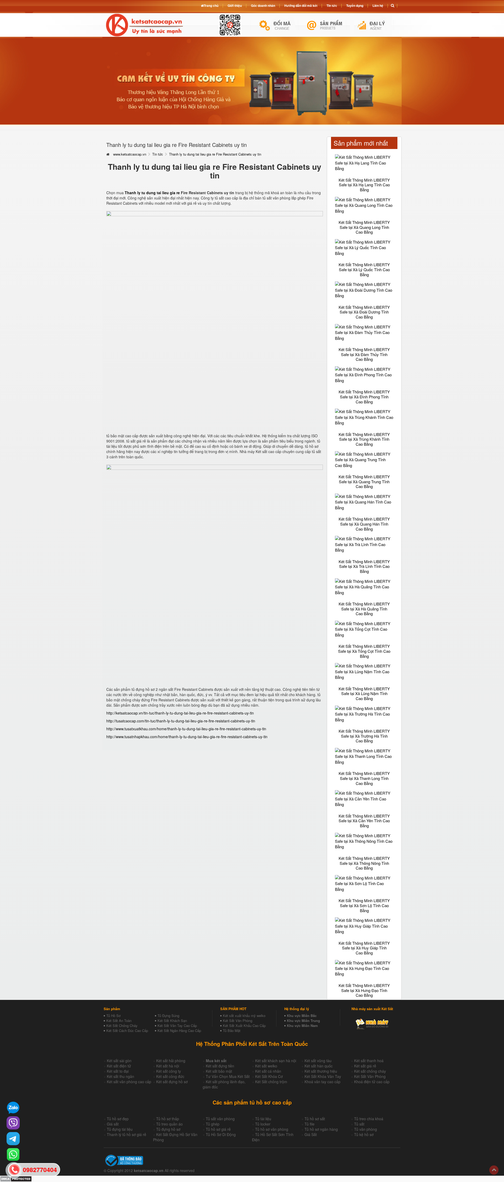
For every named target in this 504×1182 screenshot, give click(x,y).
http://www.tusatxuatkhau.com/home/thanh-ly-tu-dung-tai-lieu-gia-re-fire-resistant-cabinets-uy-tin (186, 728)
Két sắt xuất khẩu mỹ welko (244, 1015)
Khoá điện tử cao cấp (372, 1081)
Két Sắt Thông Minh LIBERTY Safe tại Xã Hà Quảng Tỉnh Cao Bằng (364, 608)
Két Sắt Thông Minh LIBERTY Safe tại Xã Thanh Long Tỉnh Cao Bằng (364, 778)
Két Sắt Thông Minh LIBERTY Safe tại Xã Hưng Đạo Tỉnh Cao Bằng (364, 990)
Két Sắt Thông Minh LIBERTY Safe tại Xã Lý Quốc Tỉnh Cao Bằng (364, 269)
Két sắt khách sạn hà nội (275, 1060)
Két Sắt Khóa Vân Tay (322, 1076)
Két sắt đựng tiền (220, 1065)
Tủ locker (262, 1124)
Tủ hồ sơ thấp (167, 1118)
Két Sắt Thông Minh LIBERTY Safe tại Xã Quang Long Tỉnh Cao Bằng (364, 227)
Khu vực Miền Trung (303, 1020)
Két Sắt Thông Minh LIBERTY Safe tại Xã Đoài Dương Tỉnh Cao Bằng (364, 312)
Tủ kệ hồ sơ (364, 1134)
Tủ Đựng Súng (168, 1015)
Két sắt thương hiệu (320, 1071)
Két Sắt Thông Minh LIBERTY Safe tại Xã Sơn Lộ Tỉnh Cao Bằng (364, 905)
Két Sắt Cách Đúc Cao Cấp (127, 1030)
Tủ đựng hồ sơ (168, 1129)
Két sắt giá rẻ (365, 1065)
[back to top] (493, 1170)
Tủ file (309, 1124)
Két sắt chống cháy (370, 1071)
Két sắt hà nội (167, 1065)
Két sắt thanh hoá (369, 1060)
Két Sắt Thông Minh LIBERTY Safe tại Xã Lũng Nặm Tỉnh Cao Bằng (364, 693)
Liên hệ (377, 5)
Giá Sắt (310, 1134)
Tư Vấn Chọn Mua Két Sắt (228, 1076)
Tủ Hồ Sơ (113, 1015)
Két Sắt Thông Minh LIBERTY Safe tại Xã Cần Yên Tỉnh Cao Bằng (364, 820)
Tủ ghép (212, 1124)
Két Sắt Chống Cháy (122, 1025)
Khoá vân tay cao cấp (322, 1081)
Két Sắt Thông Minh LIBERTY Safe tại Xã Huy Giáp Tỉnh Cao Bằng (364, 947)
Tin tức (157, 154)
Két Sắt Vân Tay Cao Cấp (177, 1025)
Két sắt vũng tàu (318, 1060)
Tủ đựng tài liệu (120, 1129)
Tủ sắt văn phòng (220, 1118)
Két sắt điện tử (119, 1065)
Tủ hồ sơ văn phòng (271, 1129)
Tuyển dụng (354, 5)
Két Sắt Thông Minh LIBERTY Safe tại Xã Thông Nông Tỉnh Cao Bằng (364, 863)
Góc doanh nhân (263, 5)
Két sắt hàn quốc (318, 1065)
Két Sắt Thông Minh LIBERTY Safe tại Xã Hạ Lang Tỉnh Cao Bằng (364, 184)
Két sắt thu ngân (120, 1076)
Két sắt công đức (170, 1076)
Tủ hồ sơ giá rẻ (218, 1129)
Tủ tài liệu (263, 1118)
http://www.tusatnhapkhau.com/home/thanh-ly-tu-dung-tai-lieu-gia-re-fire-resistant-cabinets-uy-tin (186, 736)
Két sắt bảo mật (219, 1071)
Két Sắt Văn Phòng (237, 1020)
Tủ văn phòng (365, 1129)
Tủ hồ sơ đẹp (118, 1118)
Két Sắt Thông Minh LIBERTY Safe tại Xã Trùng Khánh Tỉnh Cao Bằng (364, 439)
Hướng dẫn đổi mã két (300, 5)
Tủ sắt (359, 1124)
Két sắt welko (266, 1065)
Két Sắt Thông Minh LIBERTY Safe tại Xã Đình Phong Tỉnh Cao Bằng (364, 396)
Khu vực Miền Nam (302, 1025)
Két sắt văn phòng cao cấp (129, 1081)
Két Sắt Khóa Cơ (269, 1076)
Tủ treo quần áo (169, 1124)
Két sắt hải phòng (170, 1060)
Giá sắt (113, 1124)
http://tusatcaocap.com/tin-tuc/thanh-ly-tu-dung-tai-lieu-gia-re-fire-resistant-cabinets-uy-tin (180, 720)
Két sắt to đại (118, 1071)
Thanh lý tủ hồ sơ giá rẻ (126, 1134)
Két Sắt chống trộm (271, 1081)
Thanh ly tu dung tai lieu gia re (152, 192)
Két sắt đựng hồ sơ (172, 1081)
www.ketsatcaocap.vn (129, 154)
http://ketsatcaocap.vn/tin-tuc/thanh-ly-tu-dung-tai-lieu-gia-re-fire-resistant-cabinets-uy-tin (180, 713)
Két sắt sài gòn (119, 1060)
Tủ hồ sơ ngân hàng (321, 1129)
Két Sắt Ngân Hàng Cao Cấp (179, 1030)
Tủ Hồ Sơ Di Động (221, 1134)
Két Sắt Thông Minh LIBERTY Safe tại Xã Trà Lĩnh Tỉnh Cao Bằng (364, 566)
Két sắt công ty (168, 1071)
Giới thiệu (235, 5)
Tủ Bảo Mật (231, 1030)
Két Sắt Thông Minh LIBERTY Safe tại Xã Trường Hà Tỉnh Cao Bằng (364, 735)
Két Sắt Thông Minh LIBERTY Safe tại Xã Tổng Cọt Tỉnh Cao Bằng (364, 651)
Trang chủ (211, 5)
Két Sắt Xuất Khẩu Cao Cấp (244, 1025)
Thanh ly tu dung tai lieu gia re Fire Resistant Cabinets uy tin (215, 154)
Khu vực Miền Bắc (302, 1015)
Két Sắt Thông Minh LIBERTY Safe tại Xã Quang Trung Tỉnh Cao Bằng (364, 481)
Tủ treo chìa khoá (368, 1118)
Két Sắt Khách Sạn (172, 1020)
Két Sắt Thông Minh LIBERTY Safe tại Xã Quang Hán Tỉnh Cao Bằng (364, 523)
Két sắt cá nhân (268, 1071)
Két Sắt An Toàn (119, 1020)
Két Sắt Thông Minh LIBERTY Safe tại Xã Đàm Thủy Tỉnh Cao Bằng (364, 354)
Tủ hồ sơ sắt (314, 1118)
